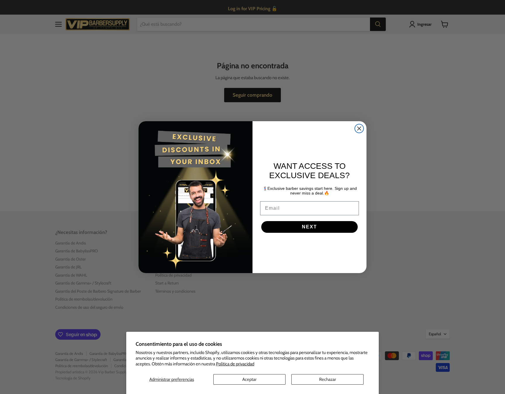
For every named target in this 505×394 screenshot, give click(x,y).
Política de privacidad (235, 364)
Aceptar (249, 379)
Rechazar (327, 379)
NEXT (309, 226)
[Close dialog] (359, 128)
